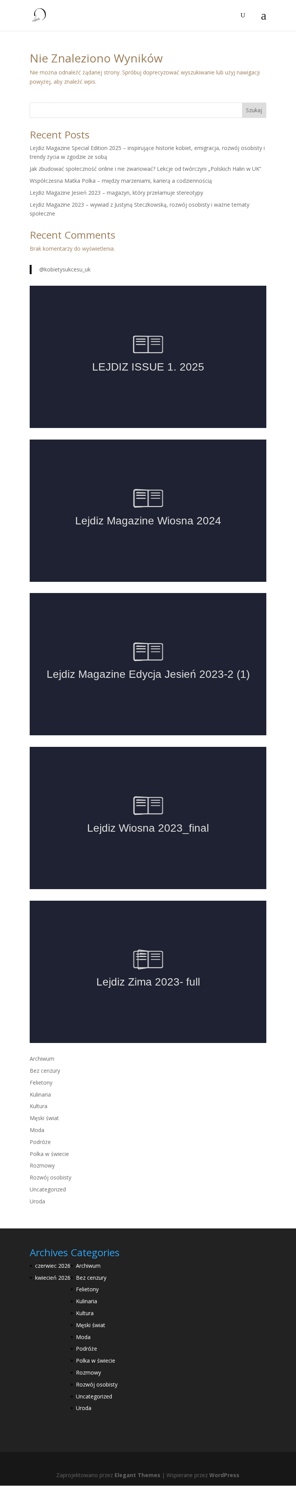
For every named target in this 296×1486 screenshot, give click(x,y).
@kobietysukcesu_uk (65, 269)
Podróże (40, 1142)
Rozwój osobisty (50, 1177)
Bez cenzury (45, 1070)
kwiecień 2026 (53, 1277)
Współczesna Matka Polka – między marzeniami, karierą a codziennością (121, 180)
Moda (37, 1130)
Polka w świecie (49, 1153)
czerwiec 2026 (53, 1265)
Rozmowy (42, 1165)
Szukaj (254, 110)
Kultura (38, 1106)
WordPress (224, 1475)
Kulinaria (40, 1094)
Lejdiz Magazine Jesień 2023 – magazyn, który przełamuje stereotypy (116, 192)
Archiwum (42, 1058)
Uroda (37, 1201)
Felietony (41, 1082)
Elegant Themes (137, 1475)
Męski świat (44, 1118)
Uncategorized (48, 1189)
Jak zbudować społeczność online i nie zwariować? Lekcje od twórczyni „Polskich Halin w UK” (145, 168)
